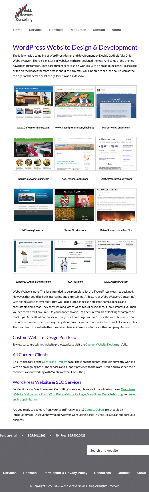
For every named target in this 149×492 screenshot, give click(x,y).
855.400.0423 (76, 435)
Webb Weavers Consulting (40, 13)
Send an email (8, 435)
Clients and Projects (54, 361)
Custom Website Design (100, 344)
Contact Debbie (94, 409)
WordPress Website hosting (105, 394)
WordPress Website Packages (67, 394)
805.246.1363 (36, 435)
